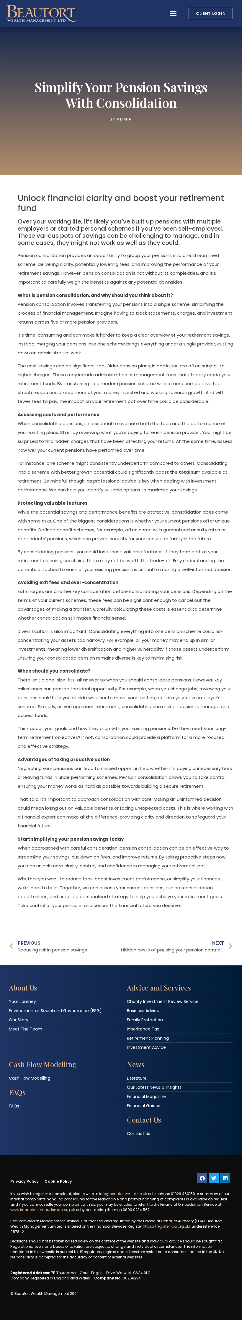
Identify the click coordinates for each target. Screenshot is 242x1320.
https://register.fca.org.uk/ (167, 1226)
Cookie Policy (58, 1181)
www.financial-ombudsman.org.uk (42, 1209)
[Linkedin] (225, 1178)
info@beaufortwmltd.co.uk (123, 1193)
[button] (173, 13)
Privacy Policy (24, 1181)
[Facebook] (202, 1178)
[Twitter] (214, 1178)
